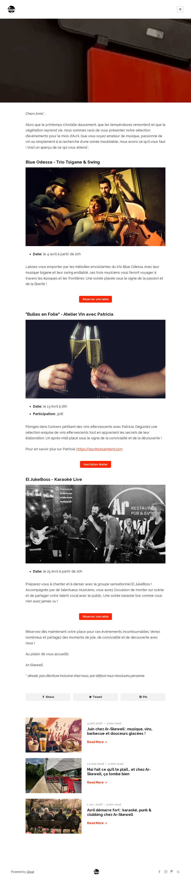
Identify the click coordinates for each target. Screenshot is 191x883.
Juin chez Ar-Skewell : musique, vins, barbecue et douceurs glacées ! (119, 731)
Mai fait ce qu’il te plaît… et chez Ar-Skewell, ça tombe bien (119, 771)
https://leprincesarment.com (99, 449)
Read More (95, 742)
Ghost (30, 871)
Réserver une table (96, 299)
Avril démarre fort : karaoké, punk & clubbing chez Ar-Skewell (119, 812)
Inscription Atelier (96, 464)
